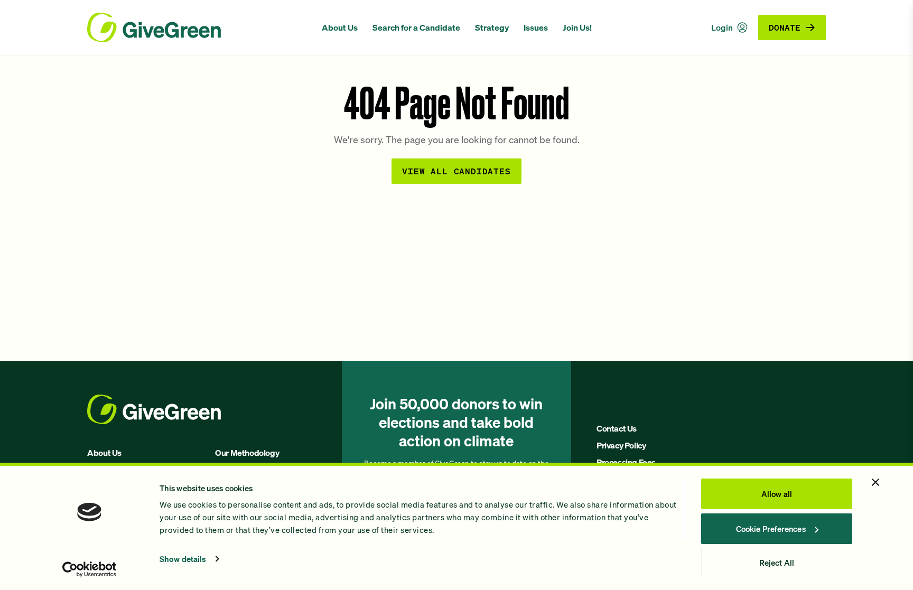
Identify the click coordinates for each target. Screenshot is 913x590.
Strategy (492, 27)
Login (722, 27)
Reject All (776, 562)
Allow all (776, 494)
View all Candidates (456, 170)
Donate (784, 27)
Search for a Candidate (416, 27)
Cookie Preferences (771, 528)
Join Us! (577, 27)
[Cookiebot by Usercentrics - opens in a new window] (89, 569)
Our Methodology (247, 452)
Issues (536, 27)
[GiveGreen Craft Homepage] (199, 27)
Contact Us (617, 428)
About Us (340, 27)
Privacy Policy (621, 445)
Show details (183, 559)
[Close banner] (875, 482)
